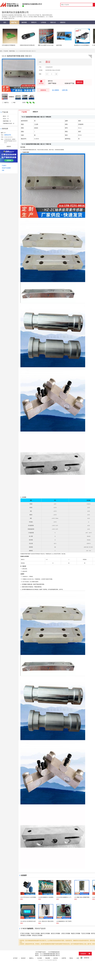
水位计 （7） (6, 118)
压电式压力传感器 (37, 935)
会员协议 (55, 958)
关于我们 (15, 958)
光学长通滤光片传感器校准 (8, 45)
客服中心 (31, 958)
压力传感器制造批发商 (53, 952)
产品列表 (5, 51)
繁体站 (71, 958)
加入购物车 (55, 90)
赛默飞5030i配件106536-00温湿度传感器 (48, 45)
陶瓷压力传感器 (75, 933)
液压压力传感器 (55, 933)
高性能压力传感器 (25, 935)
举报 (14, 102)
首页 (1, 51)
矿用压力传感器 (25, 933)
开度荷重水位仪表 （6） (9, 123)
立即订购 (64, 90)
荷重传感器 (12, 51)
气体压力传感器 (35, 933)
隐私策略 (47, 958)
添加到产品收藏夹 (6, 168)
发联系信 (43, 90)
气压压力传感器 (85, 933)
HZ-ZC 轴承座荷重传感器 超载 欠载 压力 (50, 954)
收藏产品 (6, 102)
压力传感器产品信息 (41, 952)
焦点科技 (50, 960)
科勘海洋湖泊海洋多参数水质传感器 (29, 45)
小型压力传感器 (65, 933)
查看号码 (79, 82)
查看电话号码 (7, 135)
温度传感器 (59, 45)
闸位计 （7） (6, 116)
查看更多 (9, 146)
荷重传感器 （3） (7, 121)
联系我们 (23, 958)
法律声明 (64, 958)
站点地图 (39, 958)
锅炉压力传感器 (45, 933)
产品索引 (4, 165)
